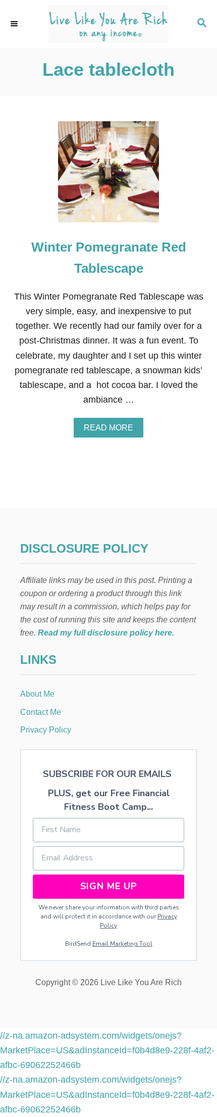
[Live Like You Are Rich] (108, 24)
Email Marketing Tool (122, 944)
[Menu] (15, 24)
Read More (112, 430)
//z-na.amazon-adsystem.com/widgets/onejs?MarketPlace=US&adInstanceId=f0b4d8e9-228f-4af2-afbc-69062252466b (107, 1051)
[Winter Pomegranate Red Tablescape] (108, 176)
